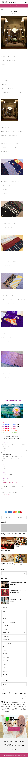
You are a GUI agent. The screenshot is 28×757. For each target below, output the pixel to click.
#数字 (17, 702)
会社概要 (6, 741)
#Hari (6, 693)
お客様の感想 (6, 636)
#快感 (12, 702)
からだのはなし (6, 639)
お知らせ (5, 629)
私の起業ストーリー (7, 674)
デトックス (13, 708)
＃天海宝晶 (21, 709)
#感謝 (14, 702)
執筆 (4, 667)
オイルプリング (16, 706)
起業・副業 (5, 671)
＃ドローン (10, 709)
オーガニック (21, 706)
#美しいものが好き (18, 704)
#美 (6, 704)
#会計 (15, 698)
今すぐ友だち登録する (14, 729)
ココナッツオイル (7, 708)
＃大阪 (17, 709)
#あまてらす (13, 693)
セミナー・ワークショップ (9, 622)
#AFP (3, 693)
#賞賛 (24, 704)
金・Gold (5, 653)
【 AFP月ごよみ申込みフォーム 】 (9, 482)
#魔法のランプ (10, 706)
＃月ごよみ (5, 711)
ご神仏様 (5, 650)
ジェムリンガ (6, 657)
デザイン (5, 618)
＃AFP (18, 708)
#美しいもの (10, 704)
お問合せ (22, 741)
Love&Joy (5, 664)
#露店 (7, 706)
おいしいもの (6, 660)
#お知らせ (22, 693)
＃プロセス (14, 709)
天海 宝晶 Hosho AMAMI (9, 2)
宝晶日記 (3, 9)
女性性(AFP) (6, 632)
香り (4, 646)
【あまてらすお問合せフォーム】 (9, 494)
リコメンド (5, 625)
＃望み (8, 711)
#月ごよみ (21, 702)
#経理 (4, 704)
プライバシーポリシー (14, 741)
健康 (16, 708)
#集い (4, 706)
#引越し (9, 702)
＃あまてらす (22, 708)
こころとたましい (7, 643)
